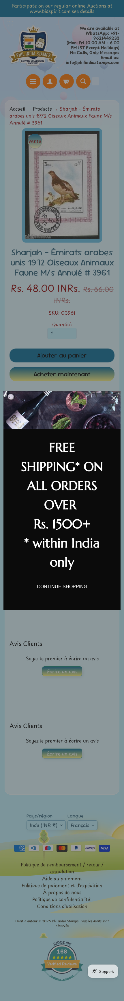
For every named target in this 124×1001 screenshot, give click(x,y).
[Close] (114, 398)
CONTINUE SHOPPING (62, 586)
